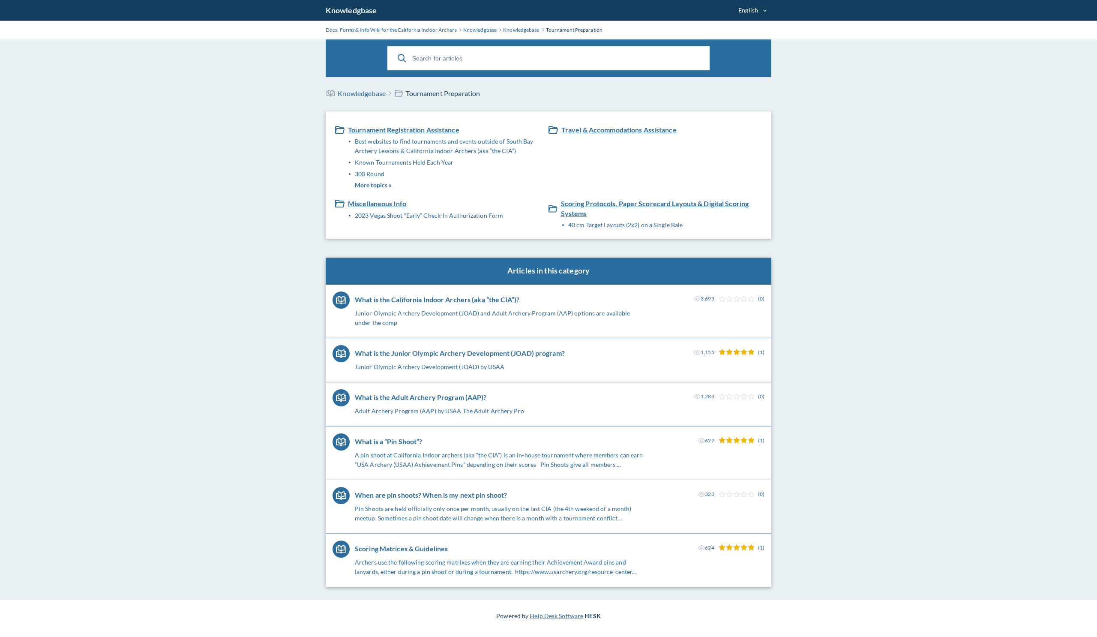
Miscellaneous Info (377, 203)
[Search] (402, 58)
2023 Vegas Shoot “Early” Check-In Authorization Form (429, 215)
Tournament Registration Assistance (403, 130)
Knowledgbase (351, 10)
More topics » (373, 185)
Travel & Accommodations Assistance (619, 130)
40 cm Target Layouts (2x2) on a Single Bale (625, 224)
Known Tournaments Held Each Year (404, 162)
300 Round (369, 173)
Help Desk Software (556, 615)
